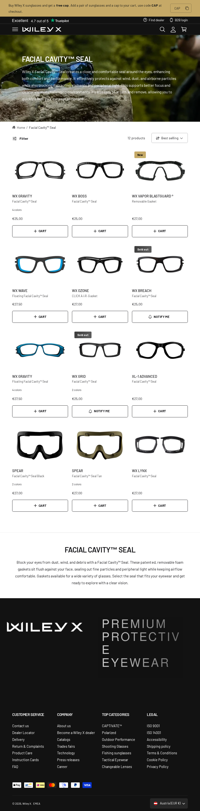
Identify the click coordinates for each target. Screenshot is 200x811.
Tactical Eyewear (115, 759)
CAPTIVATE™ (112, 725)
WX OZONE (80, 290)
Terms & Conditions (162, 752)
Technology (66, 752)
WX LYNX (139, 470)
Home (21, 127)
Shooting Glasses (115, 746)
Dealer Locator (23, 732)
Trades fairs (66, 746)
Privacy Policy (158, 766)
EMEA (36, 803)
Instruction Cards (25, 759)
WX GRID (79, 376)
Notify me (161, 317)
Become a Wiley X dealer (76, 732)
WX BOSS (79, 196)
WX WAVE (20, 290)
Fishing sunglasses (116, 752)
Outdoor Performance (118, 739)
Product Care (22, 752)
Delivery (18, 739)
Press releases (68, 759)
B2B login (181, 20)
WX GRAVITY (22, 196)
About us (64, 725)
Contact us (20, 725)
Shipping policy (158, 746)
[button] (15, 29)
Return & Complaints (28, 746)
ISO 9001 (153, 725)
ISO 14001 (154, 732)
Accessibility (157, 739)
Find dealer (156, 20)
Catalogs (63, 739)
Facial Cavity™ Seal (42, 127)
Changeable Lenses (117, 766)
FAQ (15, 766)
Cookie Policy (157, 759)
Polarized (109, 732)
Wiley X (26, 803)
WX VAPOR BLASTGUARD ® (152, 196)
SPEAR (17, 470)
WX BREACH (141, 290)
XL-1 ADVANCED (144, 376)
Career (62, 766)
